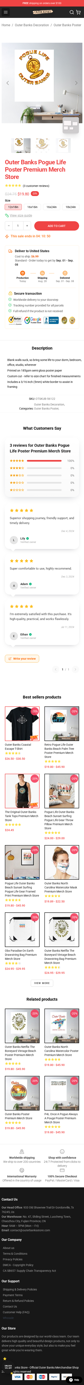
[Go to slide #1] (21, 145)
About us (8, 1248)
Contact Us (10, 1306)
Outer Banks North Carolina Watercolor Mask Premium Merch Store (60, 887)
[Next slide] (76, 83)
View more (42, 983)
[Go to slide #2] (42, 145)
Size (7, 200)
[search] (71, 12)
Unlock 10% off (8, 1367)
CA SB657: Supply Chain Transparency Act (29, 1270)
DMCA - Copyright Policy (18, 1265)
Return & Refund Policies (18, 1300)
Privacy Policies (12, 1259)
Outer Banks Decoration (32, 25)
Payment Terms (13, 1295)
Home (6, 25)
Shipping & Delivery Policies (20, 1289)
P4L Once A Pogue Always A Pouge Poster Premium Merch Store (61, 1118)
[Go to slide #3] (63, 145)
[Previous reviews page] (55, 669)
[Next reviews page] (75, 669)
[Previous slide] (8, 83)
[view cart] (78, 12)
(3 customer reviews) (36, 185)
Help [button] (76, 1379)
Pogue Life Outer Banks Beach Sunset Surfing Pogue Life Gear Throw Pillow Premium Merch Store (59, 820)
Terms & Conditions (15, 1253)
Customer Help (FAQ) (16, 1312)
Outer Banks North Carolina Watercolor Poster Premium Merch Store (61, 1051)
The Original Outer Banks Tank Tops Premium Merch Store (21, 816)
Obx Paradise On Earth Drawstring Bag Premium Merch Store (21, 954)
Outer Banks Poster (67, 25)
